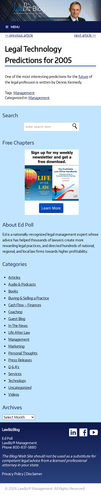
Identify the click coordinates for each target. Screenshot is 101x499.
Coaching (15, 311)
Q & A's (13, 367)
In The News (18, 325)
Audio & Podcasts (22, 284)
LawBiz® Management (19, 442)
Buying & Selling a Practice (28, 298)
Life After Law (19, 332)
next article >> (85, 35)
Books (13, 291)
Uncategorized (19, 387)
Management (24, 92)
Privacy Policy (13, 473)
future (83, 76)
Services (15, 373)
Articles (14, 277)
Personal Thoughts (23, 353)
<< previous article (19, 35)
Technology (17, 380)
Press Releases (20, 360)
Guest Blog (16, 318)
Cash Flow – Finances (24, 305)
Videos (13, 394)
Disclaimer (34, 473)
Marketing (16, 346)
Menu (15, 27)
